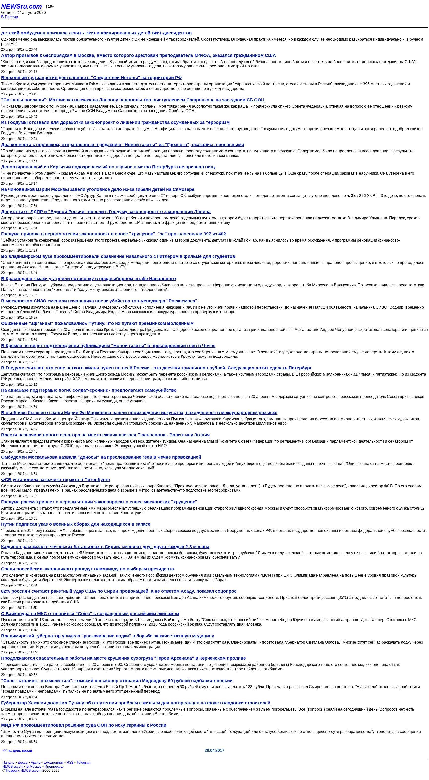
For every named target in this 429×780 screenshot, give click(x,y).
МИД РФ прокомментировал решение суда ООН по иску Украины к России (83, 725)
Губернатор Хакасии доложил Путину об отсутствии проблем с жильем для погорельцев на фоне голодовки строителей (135, 702)
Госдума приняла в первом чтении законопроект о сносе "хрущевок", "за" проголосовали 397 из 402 (113, 233)
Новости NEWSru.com (23, 770)
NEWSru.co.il (12, 766)
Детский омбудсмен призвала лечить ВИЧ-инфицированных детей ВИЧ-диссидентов (96, 33)
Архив (35, 762)
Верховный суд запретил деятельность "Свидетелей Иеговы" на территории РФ (91, 77)
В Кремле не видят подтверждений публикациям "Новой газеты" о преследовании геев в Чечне (108, 345)
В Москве (33, 766)
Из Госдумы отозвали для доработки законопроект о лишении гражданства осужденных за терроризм (115, 122)
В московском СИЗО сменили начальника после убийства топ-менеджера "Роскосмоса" (99, 300)
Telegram (84, 762)
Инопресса (54, 766)
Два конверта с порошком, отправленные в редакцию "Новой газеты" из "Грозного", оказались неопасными (122, 144)
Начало (8, 762)
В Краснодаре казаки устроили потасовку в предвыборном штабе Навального (88, 278)
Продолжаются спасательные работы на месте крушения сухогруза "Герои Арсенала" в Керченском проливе (123, 658)
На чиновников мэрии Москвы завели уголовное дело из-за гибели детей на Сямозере (97, 189)
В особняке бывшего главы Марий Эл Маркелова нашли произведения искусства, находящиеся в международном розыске (139, 412)
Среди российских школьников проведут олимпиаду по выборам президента (87, 568)
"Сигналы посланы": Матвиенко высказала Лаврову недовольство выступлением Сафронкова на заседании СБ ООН (132, 100)
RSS (70, 762)
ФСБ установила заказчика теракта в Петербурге (55, 479)
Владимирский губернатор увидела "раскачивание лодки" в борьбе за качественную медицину (107, 635)
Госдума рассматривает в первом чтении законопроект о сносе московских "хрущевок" (99, 501)
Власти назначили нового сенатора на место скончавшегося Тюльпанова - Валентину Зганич (105, 434)
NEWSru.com (21, 6)
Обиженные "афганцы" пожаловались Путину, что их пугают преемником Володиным (97, 323)
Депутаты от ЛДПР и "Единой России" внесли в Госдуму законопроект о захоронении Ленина (106, 211)
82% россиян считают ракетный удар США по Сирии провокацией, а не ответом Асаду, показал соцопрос (119, 591)
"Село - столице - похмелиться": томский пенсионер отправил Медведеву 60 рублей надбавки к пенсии (117, 680)
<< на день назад (17, 750)
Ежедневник (53, 762)
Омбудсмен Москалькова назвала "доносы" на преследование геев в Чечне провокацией (101, 457)
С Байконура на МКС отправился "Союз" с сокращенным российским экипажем (90, 613)
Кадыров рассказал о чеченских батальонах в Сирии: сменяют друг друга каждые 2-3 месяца (105, 546)
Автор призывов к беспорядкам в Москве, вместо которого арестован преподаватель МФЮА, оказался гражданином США (138, 55)
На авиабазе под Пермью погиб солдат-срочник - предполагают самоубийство (89, 390)
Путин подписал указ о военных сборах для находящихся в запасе (75, 524)
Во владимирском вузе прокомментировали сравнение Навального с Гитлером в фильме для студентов (118, 256)
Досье (23, 762)
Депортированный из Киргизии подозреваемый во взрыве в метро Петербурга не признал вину (108, 166)
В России (9, 17)
